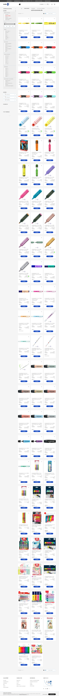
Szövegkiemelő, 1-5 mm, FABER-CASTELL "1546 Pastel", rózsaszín (24, 202)
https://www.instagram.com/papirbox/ (45, 689)
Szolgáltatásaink (5, 681)
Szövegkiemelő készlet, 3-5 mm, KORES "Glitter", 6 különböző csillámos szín (23, 604)
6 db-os (6, 72)
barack (6, 44)
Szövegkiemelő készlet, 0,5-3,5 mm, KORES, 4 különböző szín (23, 525)
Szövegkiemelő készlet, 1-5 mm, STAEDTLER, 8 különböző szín (23, 656)
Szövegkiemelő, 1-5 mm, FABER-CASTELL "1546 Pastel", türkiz (36, 202)
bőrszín (6, 47)
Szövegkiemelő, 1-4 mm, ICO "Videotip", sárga (23, 31)
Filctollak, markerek (41, 8)
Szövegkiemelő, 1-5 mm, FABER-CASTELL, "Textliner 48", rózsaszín (37, 226)
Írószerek (33, 8)
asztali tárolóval (8, 80)
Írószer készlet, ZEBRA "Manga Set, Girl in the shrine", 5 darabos (24, 631)
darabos (7, 74)
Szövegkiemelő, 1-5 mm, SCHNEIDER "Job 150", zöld (49, 80)
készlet (6, 76)
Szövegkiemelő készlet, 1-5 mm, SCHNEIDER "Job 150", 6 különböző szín (49, 551)
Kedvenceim (18, 684)
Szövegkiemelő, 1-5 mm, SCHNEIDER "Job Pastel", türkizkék (48, 104)
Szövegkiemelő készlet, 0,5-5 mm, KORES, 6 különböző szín (50, 525)
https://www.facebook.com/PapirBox (43, 689)
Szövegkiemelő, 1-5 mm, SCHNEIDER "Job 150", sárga (36, 80)
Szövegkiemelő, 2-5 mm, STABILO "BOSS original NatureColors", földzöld (50, 374)
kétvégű (7, 84)
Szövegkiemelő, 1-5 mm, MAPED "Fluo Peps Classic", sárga (23, 178)
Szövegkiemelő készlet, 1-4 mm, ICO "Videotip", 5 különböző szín (24, 499)
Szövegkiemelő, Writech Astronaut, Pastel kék (22, 129)
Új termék (6, 14)
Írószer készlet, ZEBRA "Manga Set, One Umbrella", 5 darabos (36, 631)
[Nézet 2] (45, 13)
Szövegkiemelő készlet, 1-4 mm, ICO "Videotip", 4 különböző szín (36, 474)
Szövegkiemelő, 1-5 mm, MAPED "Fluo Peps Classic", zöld (36, 178)
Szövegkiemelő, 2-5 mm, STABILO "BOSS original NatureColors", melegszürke (24, 399)
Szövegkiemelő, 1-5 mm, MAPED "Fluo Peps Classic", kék (23, 153)
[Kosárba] (24, 37)
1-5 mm (7, 62)
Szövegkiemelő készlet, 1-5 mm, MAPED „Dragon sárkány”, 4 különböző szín (23, 551)
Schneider (7, 37)
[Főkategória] (21, 8)
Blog (4, 684)
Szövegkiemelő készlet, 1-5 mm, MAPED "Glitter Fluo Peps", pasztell (49, 604)
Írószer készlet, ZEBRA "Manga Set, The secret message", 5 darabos (49, 631)
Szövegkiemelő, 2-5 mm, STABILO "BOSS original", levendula (37, 449)
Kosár (17, 683)
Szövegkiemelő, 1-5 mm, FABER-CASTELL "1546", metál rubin (24, 250)
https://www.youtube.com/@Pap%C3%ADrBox (47, 689)
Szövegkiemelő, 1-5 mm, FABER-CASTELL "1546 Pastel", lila (49, 178)
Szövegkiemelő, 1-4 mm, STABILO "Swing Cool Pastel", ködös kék (37, 324)
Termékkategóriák (7, 8)
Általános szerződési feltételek (34, 680)
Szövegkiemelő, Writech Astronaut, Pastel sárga (48, 129)
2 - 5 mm (7, 63)
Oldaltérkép (5, 683)
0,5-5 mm (7, 57)
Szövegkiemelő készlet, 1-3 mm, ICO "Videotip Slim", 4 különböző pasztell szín (49, 474)
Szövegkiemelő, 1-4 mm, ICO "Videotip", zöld (36, 31)
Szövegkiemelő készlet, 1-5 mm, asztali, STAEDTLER (36, 604)
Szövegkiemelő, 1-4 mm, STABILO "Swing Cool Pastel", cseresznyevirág (37, 299)
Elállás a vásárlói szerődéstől (21, 686)
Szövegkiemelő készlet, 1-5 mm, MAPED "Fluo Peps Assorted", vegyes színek (36, 551)
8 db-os (6, 73)
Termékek (4, 680)
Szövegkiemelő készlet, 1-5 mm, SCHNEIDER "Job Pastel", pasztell (50, 499)
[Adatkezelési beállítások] (49, 689)
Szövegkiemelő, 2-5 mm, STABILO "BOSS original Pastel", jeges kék (37, 424)
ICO (6, 33)
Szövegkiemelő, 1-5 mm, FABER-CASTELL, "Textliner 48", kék (49, 202)
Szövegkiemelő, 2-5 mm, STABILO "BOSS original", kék (24, 449)
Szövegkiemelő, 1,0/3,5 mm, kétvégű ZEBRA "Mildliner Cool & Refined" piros (49, 349)
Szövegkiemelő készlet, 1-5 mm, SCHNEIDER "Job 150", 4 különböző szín (36, 500)
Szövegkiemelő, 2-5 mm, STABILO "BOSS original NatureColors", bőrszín (37, 374)
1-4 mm (6, 61)
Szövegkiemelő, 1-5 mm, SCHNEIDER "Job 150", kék (23, 55)
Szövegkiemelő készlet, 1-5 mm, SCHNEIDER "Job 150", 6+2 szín (49, 577)
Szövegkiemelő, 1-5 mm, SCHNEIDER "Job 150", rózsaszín (24, 80)
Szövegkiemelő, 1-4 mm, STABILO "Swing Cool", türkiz (24, 474)
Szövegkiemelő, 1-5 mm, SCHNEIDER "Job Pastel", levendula (35, 104)
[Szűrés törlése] (13, 10)
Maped (6, 36)
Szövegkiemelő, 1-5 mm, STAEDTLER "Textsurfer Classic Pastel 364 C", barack (23, 299)
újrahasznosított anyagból (9, 85)
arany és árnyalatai (8, 43)
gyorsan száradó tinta (9, 83)
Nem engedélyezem (45, 694)
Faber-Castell (7, 31)
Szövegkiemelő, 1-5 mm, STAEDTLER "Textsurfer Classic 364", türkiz (49, 274)
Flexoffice (7, 32)
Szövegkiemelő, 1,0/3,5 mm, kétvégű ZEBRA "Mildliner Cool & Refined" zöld (24, 374)
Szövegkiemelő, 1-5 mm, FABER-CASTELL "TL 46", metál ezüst (24, 274)
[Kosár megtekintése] (54, 4)
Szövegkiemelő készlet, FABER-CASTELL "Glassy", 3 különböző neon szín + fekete (36, 525)
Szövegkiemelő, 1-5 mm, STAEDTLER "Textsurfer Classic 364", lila (36, 274)
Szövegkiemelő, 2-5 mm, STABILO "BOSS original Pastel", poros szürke (50, 424)
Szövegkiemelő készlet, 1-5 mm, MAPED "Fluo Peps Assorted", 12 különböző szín (36, 657)
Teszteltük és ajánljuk (8, 18)
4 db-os (6, 69)
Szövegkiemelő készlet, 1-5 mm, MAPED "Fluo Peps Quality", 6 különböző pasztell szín (23, 577)
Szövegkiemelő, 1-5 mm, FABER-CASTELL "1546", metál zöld (36, 250)
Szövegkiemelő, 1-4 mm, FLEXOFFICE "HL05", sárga (49, 31)
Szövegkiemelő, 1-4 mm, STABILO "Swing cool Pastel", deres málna (50, 299)
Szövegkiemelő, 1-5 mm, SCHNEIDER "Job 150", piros (49, 55)
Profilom (18, 681)
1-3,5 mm (7, 58)
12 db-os (6, 68)
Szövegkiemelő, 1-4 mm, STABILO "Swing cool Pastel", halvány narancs (24, 324)
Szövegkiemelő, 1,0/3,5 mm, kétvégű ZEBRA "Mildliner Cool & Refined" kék (37, 349)
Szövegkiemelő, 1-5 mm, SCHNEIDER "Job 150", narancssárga (35, 55)
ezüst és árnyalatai (8, 48)
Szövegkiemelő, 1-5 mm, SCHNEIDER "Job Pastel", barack (24, 104)
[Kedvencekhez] (29, 19)
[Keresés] (47, 4)
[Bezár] (55, 1)
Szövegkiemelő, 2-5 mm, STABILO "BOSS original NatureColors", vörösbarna (24, 424)
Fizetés (31, 683)
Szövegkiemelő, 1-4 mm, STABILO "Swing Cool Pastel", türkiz (24, 349)
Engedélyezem (52, 694)
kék (6, 51)
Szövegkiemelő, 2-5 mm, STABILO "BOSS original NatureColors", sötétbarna (50, 399)
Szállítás (31, 684)
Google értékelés (5, 687)
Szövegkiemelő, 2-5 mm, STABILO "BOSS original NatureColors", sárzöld (37, 399)
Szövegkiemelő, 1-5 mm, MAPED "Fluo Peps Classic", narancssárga (36, 153)
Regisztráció (18, 680)
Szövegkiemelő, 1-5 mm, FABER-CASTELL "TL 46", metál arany (49, 250)
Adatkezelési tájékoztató (34, 681)
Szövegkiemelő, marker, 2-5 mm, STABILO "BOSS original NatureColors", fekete (50, 449)
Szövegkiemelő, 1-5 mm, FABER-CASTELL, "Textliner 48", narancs (24, 226)
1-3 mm (6, 59)
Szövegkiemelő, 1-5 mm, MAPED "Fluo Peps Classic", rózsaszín (49, 153)
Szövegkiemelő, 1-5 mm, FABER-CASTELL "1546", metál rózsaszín (49, 226)
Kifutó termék (7, 19)
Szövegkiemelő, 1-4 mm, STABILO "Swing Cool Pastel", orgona (50, 324)
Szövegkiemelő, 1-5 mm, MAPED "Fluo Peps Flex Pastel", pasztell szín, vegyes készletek (36, 578)
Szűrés (5, 10)
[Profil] (52, 4)
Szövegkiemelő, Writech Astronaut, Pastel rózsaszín (36, 129)
